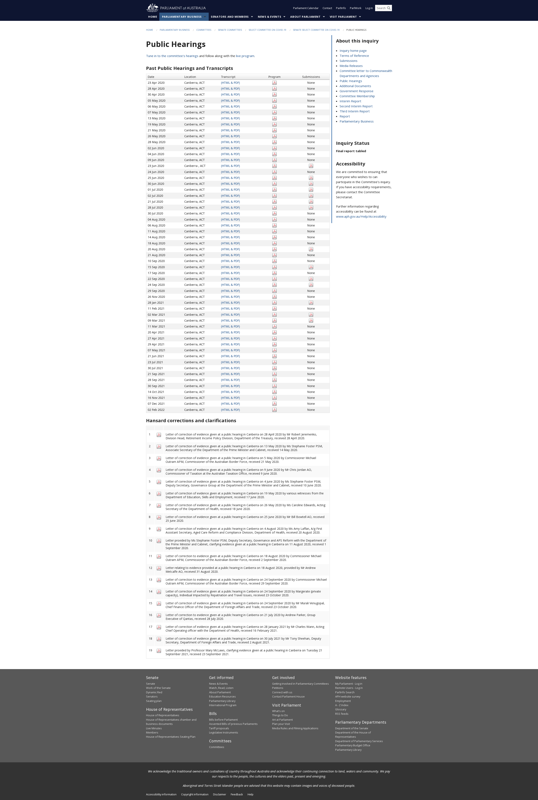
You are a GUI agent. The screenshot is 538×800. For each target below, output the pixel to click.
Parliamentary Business (182, 17)
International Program (222, 705)
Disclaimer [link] (219, 794)
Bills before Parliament (223, 719)
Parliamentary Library (222, 701)
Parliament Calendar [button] (306, 8)
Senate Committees (230, 29)
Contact (327, 8)
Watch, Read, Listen (221, 688)
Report (345, 116)
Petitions (277, 688)
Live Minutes (154, 728)
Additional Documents (355, 86)
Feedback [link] (237, 794)
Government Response (356, 91)
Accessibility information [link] (161, 794)
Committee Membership (357, 96)
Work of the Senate (158, 688)
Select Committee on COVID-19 (267, 29)
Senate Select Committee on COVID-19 (316, 29)
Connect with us (282, 692)
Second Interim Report (356, 106)
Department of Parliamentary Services (359, 741)
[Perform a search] (389, 8)
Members (152, 732)
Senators (152, 696)
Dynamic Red (154, 692)
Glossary (340, 709)
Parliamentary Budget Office (352, 745)
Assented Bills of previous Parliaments (233, 724)
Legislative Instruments (223, 732)
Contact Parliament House (288, 696)
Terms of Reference (354, 55)
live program (245, 56)
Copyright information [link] (194, 794)
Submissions (348, 61)
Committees (203, 29)
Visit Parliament (343, 17)
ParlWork (355, 8)
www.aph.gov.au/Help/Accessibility (361, 216)
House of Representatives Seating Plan (170, 737)
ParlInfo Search (345, 692)
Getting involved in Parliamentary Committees (300, 684)
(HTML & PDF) (230, 83)
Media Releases (351, 66)
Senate (150, 684)
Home (152, 17)
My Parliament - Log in (348, 684)
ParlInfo (341, 8)
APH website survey (347, 696)
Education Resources (222, 696)
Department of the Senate (351, 728)
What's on (278, 711)
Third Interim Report (355, 111)
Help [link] (250, 794)
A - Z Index (341, 705)
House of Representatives (162, 715)
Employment (343, 701)
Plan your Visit (281, 724)
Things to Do (280, 715)
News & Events (269, 17)
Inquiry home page (353, 50)
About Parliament (305, 17)
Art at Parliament (282, 719)
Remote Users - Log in (349, 688)
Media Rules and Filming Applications (295, 728)
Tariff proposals (219, 728)
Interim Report (350, 101)
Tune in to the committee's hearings (172, 56)
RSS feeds (341, 714)
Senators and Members (230, 17)
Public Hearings (351, 81)
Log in (369, 8)
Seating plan (154, 701)
